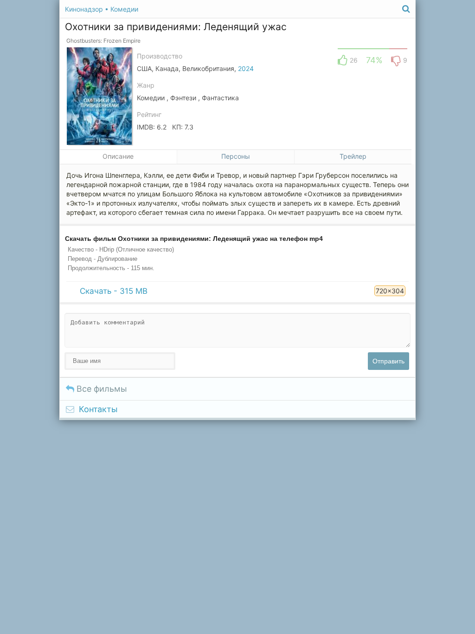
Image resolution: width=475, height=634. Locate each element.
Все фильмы (100, 389)
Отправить (388, 361)
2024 (246, 68)
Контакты (98, 409)
